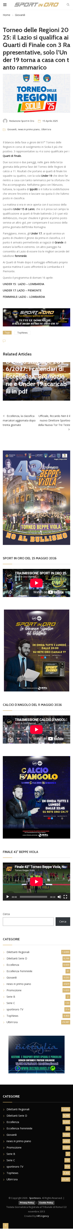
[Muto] (59, 897)
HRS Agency (42, 1216)
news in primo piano (29, 129)
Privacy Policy (27, 1202)
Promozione (14, 990)
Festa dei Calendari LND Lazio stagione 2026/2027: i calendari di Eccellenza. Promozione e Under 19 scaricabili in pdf (36, 372)
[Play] (8, 897)
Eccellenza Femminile (19, 971)
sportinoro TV (15, 1009)
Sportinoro (35, 1198)
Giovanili (20, 15)
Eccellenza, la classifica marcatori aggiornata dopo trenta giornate (19, 420)
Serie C (11, 1003)
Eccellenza (13, 965)
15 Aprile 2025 (50, 121)
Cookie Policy (46, 1202)
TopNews (22, 332)
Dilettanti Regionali (18, 952)
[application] (36, 882)
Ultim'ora (46, 129)
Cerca (6, 914)
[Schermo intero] (65, 897)
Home (6, 15)
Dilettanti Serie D (17, 958)
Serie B (11, 996)
